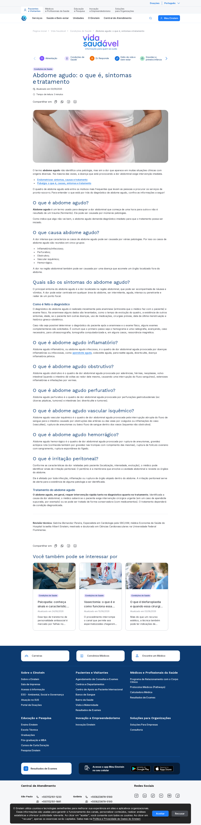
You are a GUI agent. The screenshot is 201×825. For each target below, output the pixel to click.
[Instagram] (136, 795)
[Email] (81, 101)
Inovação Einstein (85, 724)
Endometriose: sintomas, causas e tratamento (62, 179)
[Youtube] (161, 795)
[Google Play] (140, 769)
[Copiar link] (55, 101)
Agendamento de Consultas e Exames (97, 679)
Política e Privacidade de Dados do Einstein (117, 818)
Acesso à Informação (33, 689)
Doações (155, 3)
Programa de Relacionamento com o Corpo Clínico (154, 680)
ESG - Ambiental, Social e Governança (42, 694)
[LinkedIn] (144, 795)
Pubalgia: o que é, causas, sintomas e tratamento (64, 183)
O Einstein (94, 18)
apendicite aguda (82, 352)
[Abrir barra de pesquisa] (150, 18)
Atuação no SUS (30, 699)
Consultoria (136, 729)
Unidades (78, 18)
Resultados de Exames (88, 710)
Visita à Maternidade (87, 704)
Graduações (28, 735)
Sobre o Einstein (30, 679)
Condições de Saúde (43, 69)
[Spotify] (169, 795)
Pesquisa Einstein (30, 750)
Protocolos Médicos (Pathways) (147, 687)
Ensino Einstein (29, 724)
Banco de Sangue (85, 694)
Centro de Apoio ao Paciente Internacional (99, 689)
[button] (34, 58)
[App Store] (163, 769)
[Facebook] (68, 101)
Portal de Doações (31, 704)
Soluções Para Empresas (144, 724)
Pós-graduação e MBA (33, 740)
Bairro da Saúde (84, 699)
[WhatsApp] (62, 101)
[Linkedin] (75, 101)
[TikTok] (153, 795)
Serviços (37, 18)
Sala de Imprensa (30, 684)
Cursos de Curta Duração (35, 745)
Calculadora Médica (141, 692)
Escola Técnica (29, 729)
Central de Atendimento (118, 18)
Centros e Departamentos (90, 684)
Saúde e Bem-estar (57, 18)
